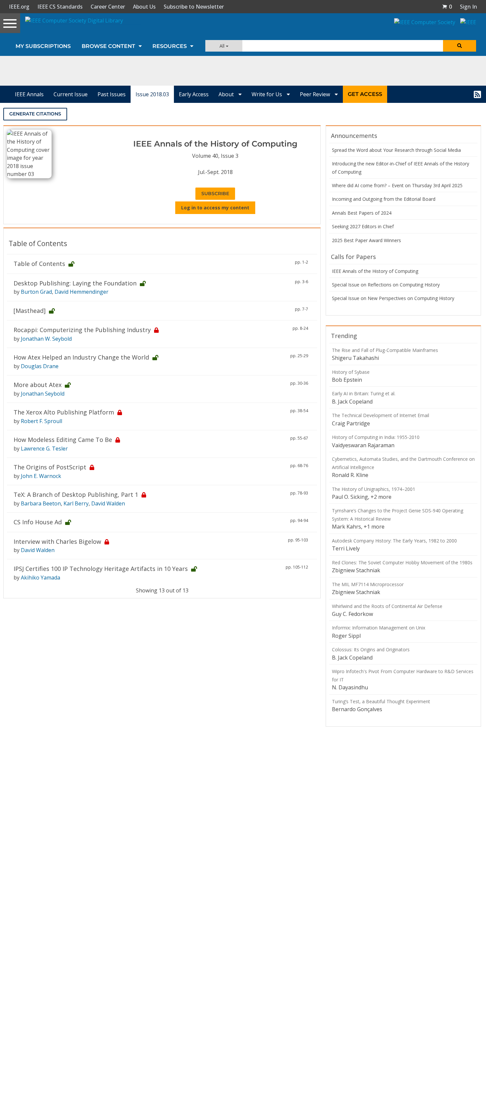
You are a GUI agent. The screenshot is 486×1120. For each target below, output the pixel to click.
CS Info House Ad (38, 522)
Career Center (108, 6)
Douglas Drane (40, 366)
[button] (447, 6)
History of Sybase (351, 372)
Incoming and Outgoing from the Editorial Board (383, 199)
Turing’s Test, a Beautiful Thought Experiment (381, 701)
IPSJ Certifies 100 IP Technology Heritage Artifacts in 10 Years (101, 569)
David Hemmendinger (81, 291)
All (223, 46)
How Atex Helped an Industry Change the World (81, 357)
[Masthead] (30, 311)
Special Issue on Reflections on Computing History (386, 284)
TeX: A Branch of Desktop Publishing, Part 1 (76, 494)
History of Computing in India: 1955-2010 (376, 437)
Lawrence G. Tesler (44, 448)
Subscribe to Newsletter (194, 6)
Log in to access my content (215, 207)
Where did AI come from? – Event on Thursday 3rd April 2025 (397, 185)
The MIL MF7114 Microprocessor (368, 584)
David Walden (108, 503)
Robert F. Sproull (41, 421)
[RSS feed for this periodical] (477, 94)
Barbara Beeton (41, 503)
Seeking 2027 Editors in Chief (363, 226)
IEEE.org (19, 6)
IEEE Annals (29, 94)
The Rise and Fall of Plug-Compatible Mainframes (385, 350)
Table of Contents (39, 264)
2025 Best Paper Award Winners (366, 240)
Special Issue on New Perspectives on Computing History (393, 298)
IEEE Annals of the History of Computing (375, 271)
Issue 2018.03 (152, 94)
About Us (144, 6)
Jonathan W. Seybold (46, 338)
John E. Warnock (41, 476)
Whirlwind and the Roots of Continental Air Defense (387, 606)
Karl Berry (76, 503)
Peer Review (315, 94)
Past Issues (112, 94)
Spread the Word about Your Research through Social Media (396, 150)
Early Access (194, 94)
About (227, 94)
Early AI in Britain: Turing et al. (363, 393)
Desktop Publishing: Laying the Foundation (75, 283)
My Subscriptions (43, 46)
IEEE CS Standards (60, 6)
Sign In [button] (468, 6)
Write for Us (267, 94)
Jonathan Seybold (42, 393)
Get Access (365, 94)
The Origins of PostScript (50, 467)
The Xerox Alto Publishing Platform (64, 412)
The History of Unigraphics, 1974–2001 (373, 489)
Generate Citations (35, 114)
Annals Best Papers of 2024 (361, 213)
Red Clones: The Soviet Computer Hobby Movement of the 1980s (402, 562)
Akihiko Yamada (40, 577)
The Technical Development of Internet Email (380, 415)
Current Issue (71, 94)
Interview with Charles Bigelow (57, 541)
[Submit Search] (459, 46)
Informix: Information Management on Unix (378, 628)
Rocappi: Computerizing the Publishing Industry (82, 330)
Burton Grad (36, 291)
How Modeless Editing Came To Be (63, 440)
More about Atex (37, 385)
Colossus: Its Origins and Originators (371, 649)
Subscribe (215, 193)
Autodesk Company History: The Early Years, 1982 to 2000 (394, 541)
